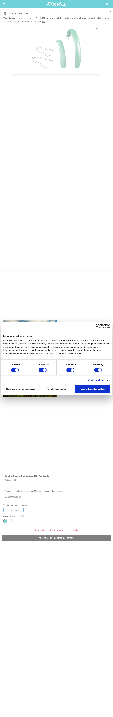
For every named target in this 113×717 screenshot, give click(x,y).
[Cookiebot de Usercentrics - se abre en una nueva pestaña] (98, 326)
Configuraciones (96, 380)
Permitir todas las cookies (92, 389)
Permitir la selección (56, 389)
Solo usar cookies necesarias (20, 389)
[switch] (43, 370)
